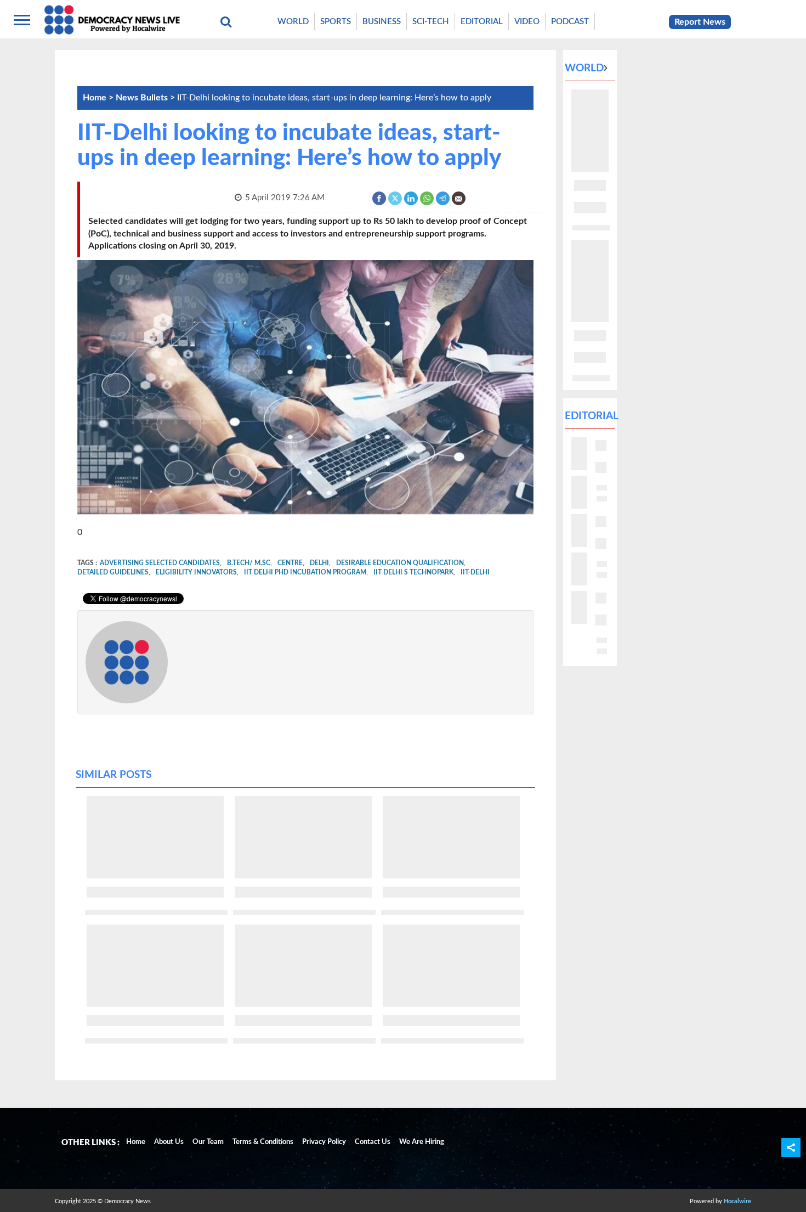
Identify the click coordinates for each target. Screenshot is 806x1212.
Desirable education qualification (400, 563)
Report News (699, 22)
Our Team (208, 1142)
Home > (99, 97)
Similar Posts (113, 775)
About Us (169, 1142)
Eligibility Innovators (196, 572)
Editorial (482, 22)
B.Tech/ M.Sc (248, 563)
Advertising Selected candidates (160, 563)
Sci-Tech (430, 22)
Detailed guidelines (113, 572)
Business (381, 22)
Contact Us (372, 1142)
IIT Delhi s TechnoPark (413, 572)
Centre (290, 563)
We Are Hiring (421, 1142)
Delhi (319, 563)
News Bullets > (146, 97)
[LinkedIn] (411, 197)
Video (527, 22)
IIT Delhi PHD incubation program (305, 572)
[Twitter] (395, 197)
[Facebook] (379, 197)
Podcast (570, 22)
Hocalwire (737, 1201)
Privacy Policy (324, 1142)
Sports (335, 22)
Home (135, 1142)
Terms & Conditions (262, 1142)
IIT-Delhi (475, 572)
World (293, 22)
